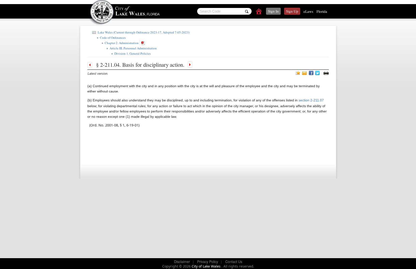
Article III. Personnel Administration (133, 48)
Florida (322, 11)
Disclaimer (182, 261)
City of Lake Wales (206, 266)
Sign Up (292, 11)
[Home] (259, 12)
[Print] (326, 73)
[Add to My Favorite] (298, 72)
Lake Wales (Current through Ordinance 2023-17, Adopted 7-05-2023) (143, 32)
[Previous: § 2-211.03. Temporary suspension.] (91, 64)
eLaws (308, 11)
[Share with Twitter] (318, 73)
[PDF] (144, 42)
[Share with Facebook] (311, 73)
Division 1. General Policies (132, 53)
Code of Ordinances (112, 37)
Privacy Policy (207, 261)
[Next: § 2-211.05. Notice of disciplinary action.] (189, 64)
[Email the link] (305, 73)
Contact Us (233, 261)
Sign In (273, 11)
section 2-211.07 (311, 100)
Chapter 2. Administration (121, 43)
